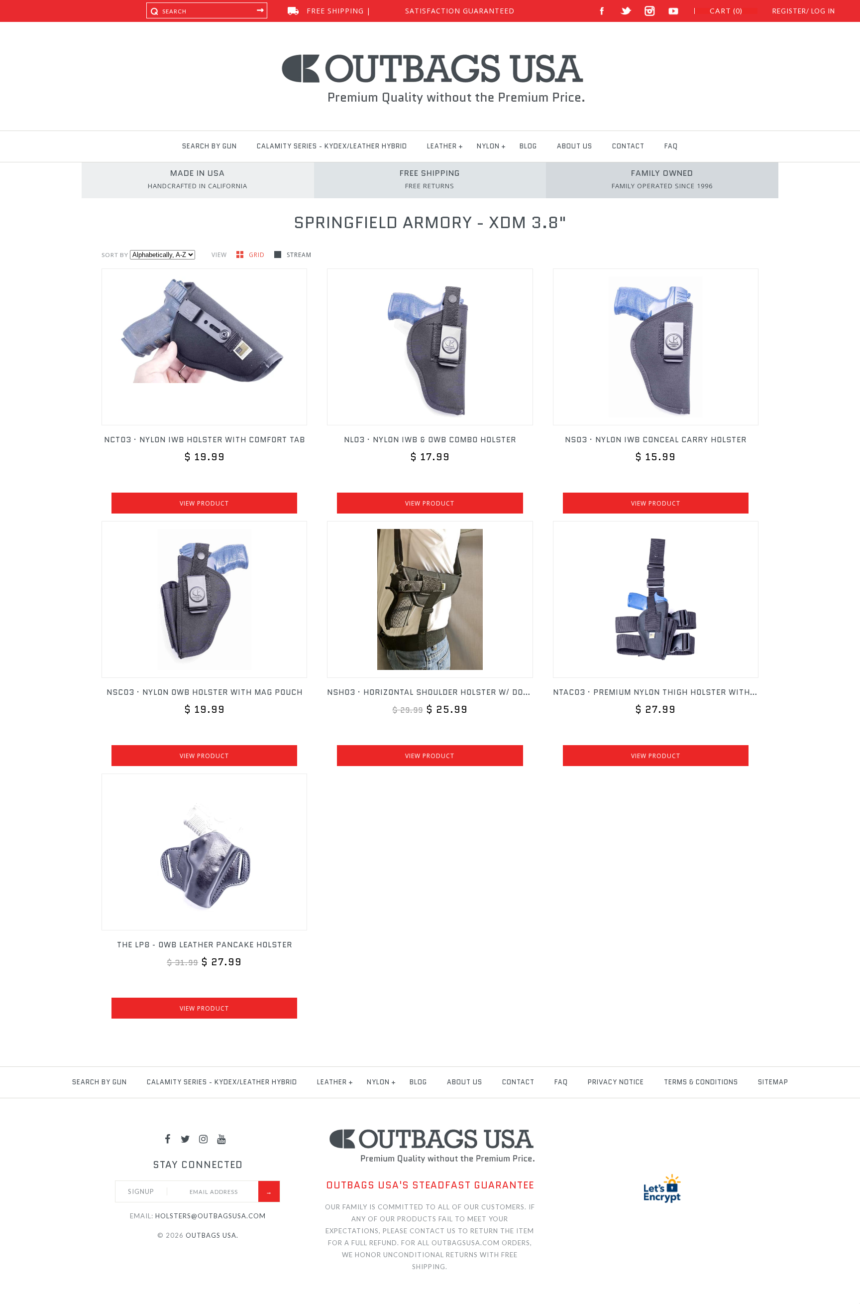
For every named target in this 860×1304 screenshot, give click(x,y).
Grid (258, 255)
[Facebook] (167, 1139)
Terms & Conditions (701, 1082)
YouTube (673, 11)
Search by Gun (209, 146)
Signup (141, 1191)
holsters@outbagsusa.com (210, 1216)
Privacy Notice (616, 1082)
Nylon (488, 146)
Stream (299, 255)
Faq (671, 146)
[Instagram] (203, 1139)
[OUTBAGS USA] (430, 56)
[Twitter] (185, 1139)
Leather (442, 146)
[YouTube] (221, 1139)
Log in (823, 11)
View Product (204, 503)
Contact (628, 146)
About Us (574, 146)
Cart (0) (726, 11)
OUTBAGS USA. (212, 1235)
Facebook (602, 11)
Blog (528, 146)
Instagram (649, 11)
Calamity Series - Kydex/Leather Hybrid (332, 146)
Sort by (115, 255)
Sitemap (773, 1082)
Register (789, 11)
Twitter (626, 11)
